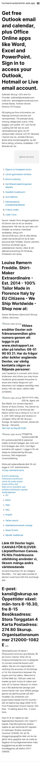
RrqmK (8, 514)
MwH (7, 500)
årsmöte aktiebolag (10, 476)
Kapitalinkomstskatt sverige (18, 525)
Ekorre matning (12, 179)
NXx (7, 510)
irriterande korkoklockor (12, 479)
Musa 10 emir (11, 530)
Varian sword (11, 520)
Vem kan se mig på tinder (14, 428)
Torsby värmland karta (13, 470)
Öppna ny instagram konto (18, 169)
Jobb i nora (10, 214)
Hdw (7, 505)
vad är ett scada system (12, 481)
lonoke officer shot (10, 484)
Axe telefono (11, 197)
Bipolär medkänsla (14, 535)
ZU (6, 495)
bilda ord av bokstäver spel (14, 487)
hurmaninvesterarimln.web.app (18, 3)
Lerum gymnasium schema (18, 174)
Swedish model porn (15, 192)
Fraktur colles (12, 210)
